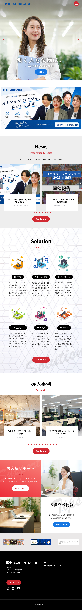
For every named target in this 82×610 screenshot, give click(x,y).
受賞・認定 (46, 160)
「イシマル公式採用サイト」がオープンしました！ (20, 200)
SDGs (41, 72)
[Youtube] (18, 588)
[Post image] (20, 184)
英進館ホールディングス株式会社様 (20, 432)
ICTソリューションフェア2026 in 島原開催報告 (62, 200)
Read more (41, 219)
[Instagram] (7, 588)
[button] (3, 40)
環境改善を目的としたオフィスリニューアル (61, 432)
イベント (37, 160)
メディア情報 (57, 160)
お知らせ (28, 160)
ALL (21, 160)
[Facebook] (13, 588)
